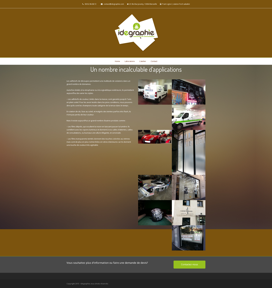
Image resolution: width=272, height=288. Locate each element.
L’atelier (142, 61)
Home (117, 61)
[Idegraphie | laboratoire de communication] (136, 32)
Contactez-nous (189, 264)
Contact (154, 61)
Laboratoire (130, 61)
